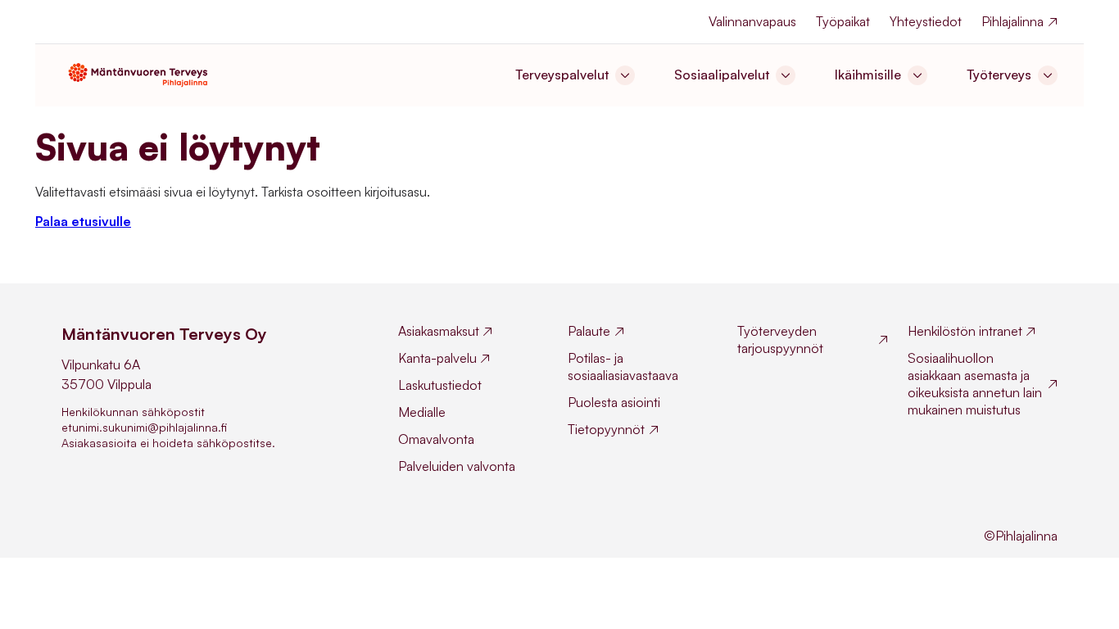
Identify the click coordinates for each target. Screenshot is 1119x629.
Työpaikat (843, 21)
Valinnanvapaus (752, 21)
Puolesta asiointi (614, 402)
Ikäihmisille (868, 74)
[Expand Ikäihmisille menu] (917, 75)
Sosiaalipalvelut (721, 74)
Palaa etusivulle (83, 221)
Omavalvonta (436, 439)
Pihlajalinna (1012, 21)
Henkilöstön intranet (965, 331)
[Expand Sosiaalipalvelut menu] (785, 75)
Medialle (422, 412)
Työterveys (999, 74)
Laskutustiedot (440, 385)
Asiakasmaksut (438, 331)
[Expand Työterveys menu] (1048, 75)
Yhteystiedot (926, 21)
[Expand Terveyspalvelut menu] (625, 75)
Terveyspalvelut (562, 74)
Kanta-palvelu (437, 358)
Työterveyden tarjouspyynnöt (780, 339)
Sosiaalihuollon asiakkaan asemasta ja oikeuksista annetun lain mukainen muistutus (975, 384)
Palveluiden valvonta (456, 466)
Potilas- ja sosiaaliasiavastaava (623, 366)
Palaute (589, 331)
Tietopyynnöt (606, 429)
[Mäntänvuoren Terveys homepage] (141, 73)
